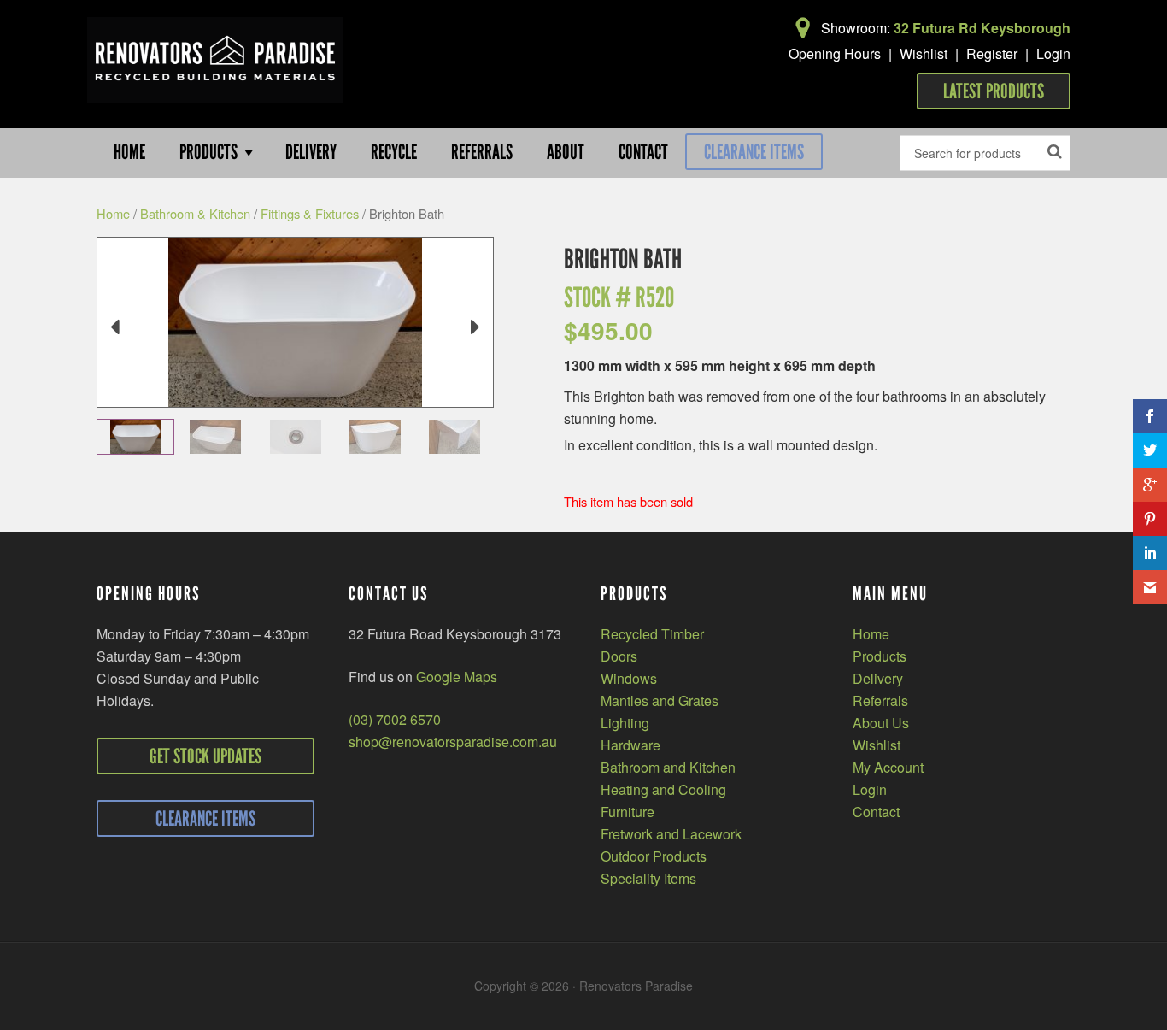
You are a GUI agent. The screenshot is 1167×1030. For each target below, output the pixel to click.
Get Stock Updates (205, 756)
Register (991, 53)
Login (1053, 53)
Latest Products (993, 91)
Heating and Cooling (663, 789)
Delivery (878, 678)
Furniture (627, 811)
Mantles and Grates (659, 700)
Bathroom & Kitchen (195, 213)
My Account (888, 767)
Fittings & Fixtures (310, 213)
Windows (629, 678)
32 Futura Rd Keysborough (982, 28)
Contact (876, 811)
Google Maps (456, 676)
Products (879, 656)
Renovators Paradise (215, 60)
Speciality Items (648, 878)
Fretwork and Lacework (671, 834)
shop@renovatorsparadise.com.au (453, 741)
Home (113, 213)
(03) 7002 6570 (395, 719)
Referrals (880, 700)
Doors (619, 656)
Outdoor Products (654, 856)
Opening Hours (835, 53)
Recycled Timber (652, 634)
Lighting (625, 723)
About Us (881, 723)
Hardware (630, 745)
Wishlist (923, 53)
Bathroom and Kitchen (668, 767)
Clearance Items (754, 151)
